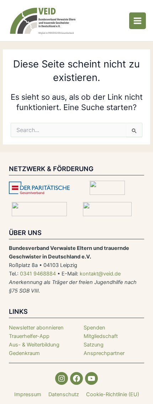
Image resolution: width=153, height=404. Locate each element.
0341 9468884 (38, 274)
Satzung (94, 345)
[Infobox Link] (42, 336)
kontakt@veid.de (100, 274)
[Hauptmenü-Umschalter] (137, 20)
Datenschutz (63, 394)
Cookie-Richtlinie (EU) (112, 394)
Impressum (27, 394)
